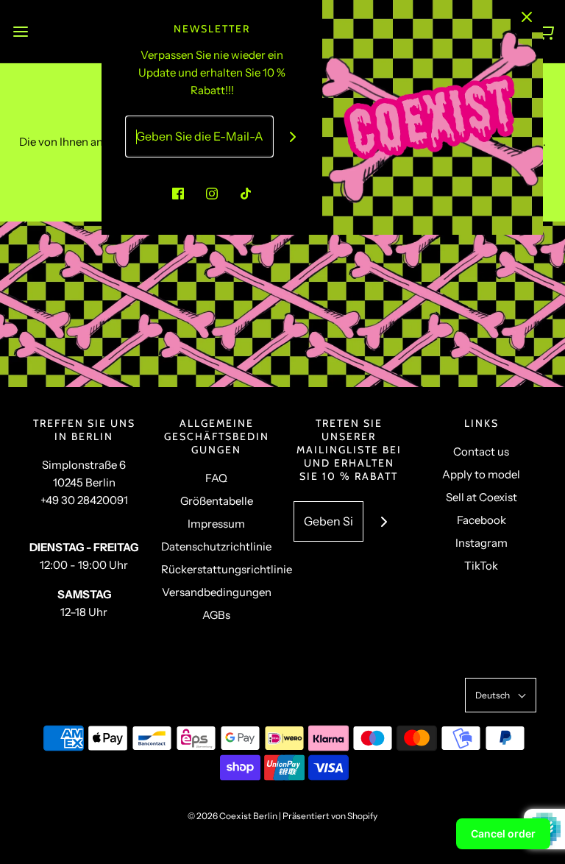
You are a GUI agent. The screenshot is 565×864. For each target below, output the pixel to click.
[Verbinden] (293, 136)
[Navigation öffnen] (20, 31)
